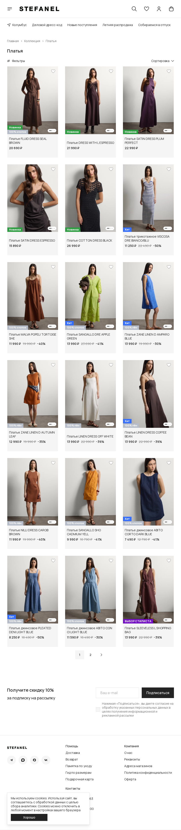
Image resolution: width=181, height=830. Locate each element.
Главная (13, 41)
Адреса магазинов (138, 766)
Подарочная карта (80, 779)
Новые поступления (82, 25)
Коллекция (32, 41)
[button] (146, 8)
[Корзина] (171, 8)
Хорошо (29, 817)
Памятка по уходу (79, 766)
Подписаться (157, 692)
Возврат (72, 759)
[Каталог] (9, 8)
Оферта (130, 779)
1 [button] (79, 655)
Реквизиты (132, 759)
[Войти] (159, 8)
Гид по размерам (78, 773)
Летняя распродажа (117, 25)
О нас (128, 753)
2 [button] (90, 655)
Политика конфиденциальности (148, 773)
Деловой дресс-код (47, 25)
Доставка (73, 753)
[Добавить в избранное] (53, 71)
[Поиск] (134, 8)
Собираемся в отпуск (154, 25)
